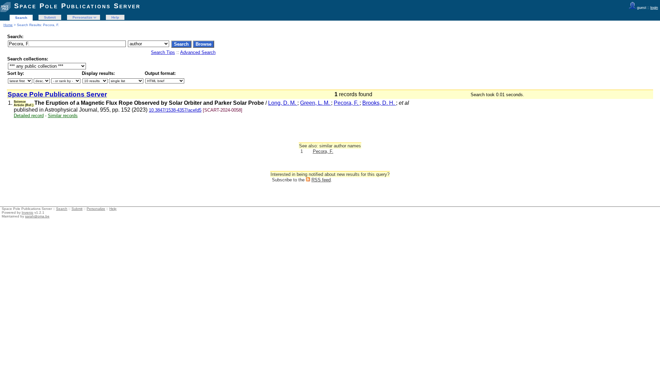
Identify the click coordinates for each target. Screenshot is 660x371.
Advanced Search (198, 52)
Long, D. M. (282, 103)
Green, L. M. (315, 103)
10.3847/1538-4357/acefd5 (175, 110)
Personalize (82, 17)
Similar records (63, 115)
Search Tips (163, 52)
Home (8, 25)
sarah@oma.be (37, 216)
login (654, 7)
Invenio (27, 212)
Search (21, 18)
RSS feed (321, 179)
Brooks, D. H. (379, 103)
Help (115, 17)
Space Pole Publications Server (77, 6)
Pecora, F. (347, 103)
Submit (50, 17)
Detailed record (29, 115)
